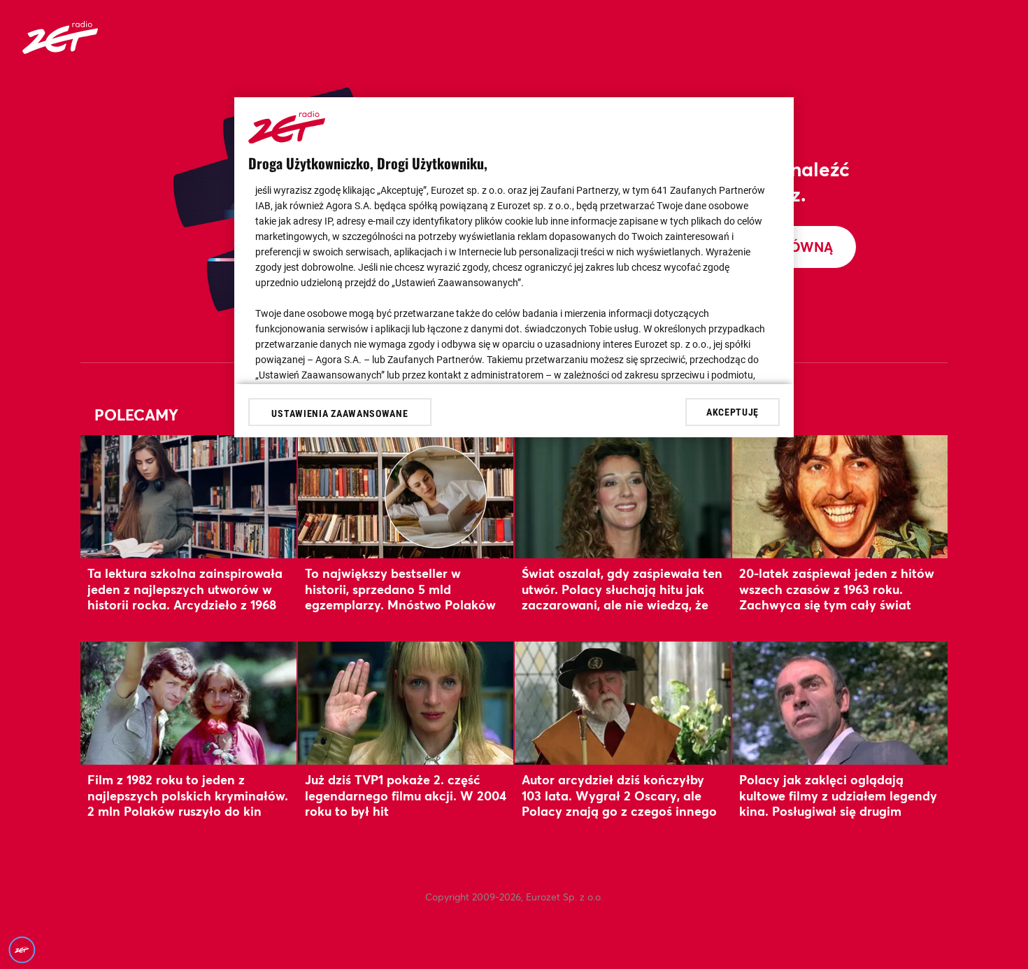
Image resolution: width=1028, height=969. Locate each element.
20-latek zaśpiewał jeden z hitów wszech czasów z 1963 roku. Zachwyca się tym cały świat (836, 589)
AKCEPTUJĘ (732, 411)
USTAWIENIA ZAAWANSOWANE (339, 413)
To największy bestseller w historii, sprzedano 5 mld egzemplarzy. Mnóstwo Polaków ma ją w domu (400, 596)
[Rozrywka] (60, 49)
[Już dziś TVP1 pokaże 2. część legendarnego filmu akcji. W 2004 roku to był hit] (406, 703)
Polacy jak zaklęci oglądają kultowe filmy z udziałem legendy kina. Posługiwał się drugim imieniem (838, 803)
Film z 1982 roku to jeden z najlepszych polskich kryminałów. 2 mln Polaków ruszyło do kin (187, 795)
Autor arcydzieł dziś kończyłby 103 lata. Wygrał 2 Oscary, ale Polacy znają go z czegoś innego (619, 795)
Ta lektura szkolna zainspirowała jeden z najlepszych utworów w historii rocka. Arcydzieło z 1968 (185, 589)
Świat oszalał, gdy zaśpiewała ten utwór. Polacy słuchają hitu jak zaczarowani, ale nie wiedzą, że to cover (622, 596)
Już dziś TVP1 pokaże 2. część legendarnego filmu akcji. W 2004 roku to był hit (405, 795)
